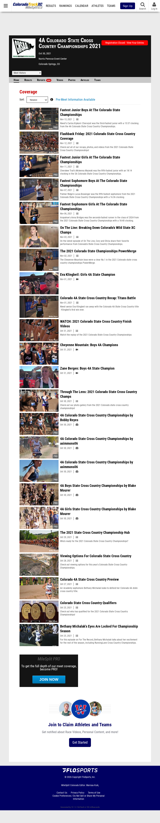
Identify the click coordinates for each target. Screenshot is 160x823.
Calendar (81, 6)
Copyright (76, 777)
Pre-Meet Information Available (75, 99)
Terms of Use (94, 792)
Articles (85, 80)
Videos (60, 80)
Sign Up (127, 5)
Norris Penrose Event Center (53, 58)
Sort (22, 99)
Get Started (80, 742)
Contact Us (62, 792)
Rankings (65, 6)
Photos (71, 80)
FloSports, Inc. (88, 777)
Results (51, 6)
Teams (111, 6)
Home (16, 80)
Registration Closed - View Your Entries (124, 42)
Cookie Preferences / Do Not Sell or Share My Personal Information (78, 797)
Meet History (20, 73)
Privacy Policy (77, 792)
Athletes (98, 6)
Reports (43, 80)
